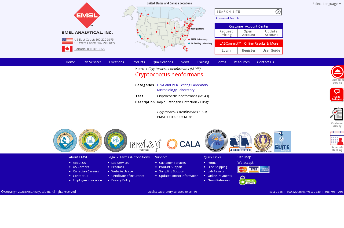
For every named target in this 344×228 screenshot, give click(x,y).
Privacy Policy (121, 180)
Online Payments (220, 176)
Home (70, 62)
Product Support (170, 167)
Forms (221, 62)
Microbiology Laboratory (175, 90)
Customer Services (172, 162)
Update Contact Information (178, 176)
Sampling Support (171, 171)
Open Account (249, 32)
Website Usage (122, 171)
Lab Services (120, 162)
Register (249, 50)
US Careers (81, 167)
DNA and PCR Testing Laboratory (182, 85)
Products (138, 62)
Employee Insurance (87, 180)
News (185, 62)
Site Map (244, 156)
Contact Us (265, 62)
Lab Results (216, 171)
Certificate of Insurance (128, 176)
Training (203, 62)
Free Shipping (217, 167)
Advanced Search (227, 18)
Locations (116, 62)
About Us (79, 162)
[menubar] (170, 62)
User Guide (271, 50)
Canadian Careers (86, 171)
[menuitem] (70, 62)
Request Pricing (226, 32)
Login (226, 50)
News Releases (219, 180)
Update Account (271, 32)
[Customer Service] (337, 71)
